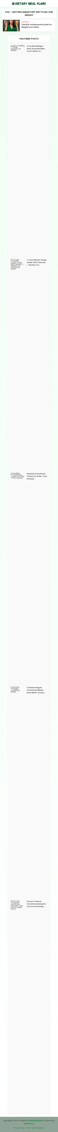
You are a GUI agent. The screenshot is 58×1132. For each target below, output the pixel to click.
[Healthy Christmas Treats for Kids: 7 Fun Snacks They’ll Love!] (19, 578)
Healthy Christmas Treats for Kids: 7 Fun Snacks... (37, 476)
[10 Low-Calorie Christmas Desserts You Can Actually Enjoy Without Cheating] (19, 1005)
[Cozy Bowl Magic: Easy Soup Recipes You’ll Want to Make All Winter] (19, 150)
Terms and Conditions (35, 1128)
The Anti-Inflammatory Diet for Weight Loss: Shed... (36, 25)
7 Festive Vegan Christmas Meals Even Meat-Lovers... (36, 690)
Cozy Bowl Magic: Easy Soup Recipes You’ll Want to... (36, 48)
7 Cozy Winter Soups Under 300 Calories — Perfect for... (37, 262)
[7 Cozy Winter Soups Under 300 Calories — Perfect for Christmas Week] (19, 364)
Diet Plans (25, 22)
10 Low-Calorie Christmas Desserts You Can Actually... (36, 904)
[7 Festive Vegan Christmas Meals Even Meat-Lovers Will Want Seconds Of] (19, 791)
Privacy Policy (19, 1128)
